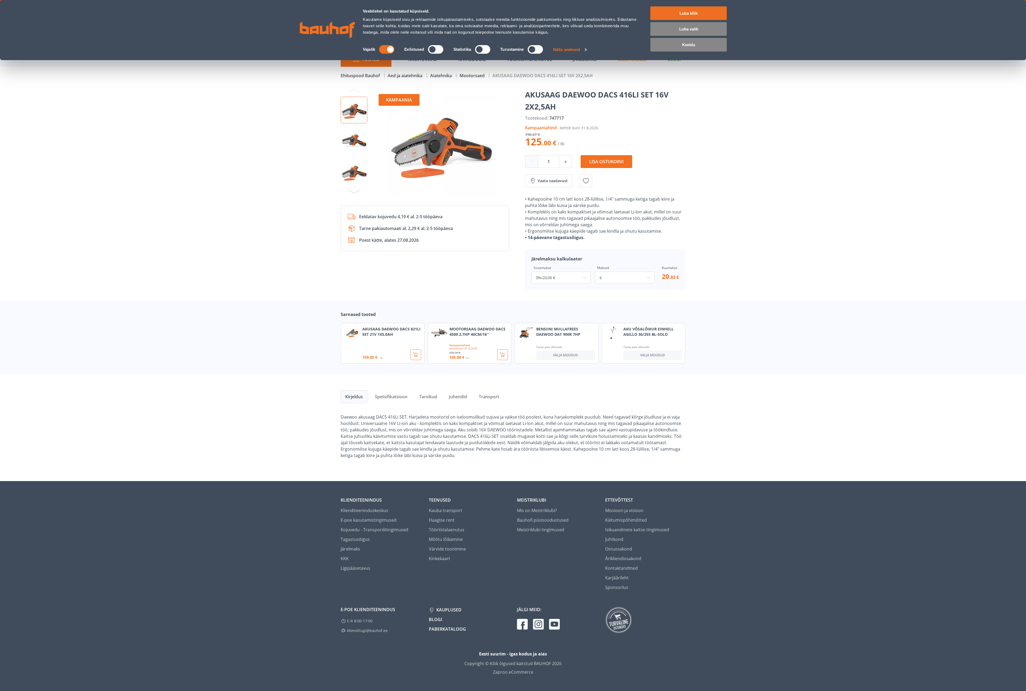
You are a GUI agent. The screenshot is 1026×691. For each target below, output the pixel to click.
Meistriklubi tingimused (540, 530)
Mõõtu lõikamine (446, 539)
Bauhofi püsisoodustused (543, 520)
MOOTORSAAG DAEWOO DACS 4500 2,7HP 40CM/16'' (477, 331)
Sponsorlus (616, 587)
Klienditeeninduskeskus (364, 510)
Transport (489, 397)
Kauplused (448, 610)
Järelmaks (350, 549)
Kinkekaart (439, 558)
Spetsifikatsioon (391, 397)
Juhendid (458, 397)
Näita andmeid (566, 49)
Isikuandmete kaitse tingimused (637, 530)
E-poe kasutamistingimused (369, 520)
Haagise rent (441, 520)
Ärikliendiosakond (623, 558)
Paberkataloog (447, 629)
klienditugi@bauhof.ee (367, 630)
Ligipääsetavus (355, 568)
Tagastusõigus (355, 539)
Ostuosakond (618, 549)
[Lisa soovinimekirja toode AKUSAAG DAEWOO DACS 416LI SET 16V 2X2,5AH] (586, 180)
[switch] (435, 49)
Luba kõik (688, 13)
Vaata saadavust (553, 180)
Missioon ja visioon (624, 510)
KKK (345, 558)
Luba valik (688, 29)
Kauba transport (445, 510)
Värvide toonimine (447, 549)
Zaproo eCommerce (513, 672)
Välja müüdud (565, 355)
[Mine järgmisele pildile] (354, 191)
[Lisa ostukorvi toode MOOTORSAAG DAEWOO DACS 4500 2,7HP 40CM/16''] (502, 354)
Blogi (435, 619)
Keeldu (688, 44)
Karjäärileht (617, 578)
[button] (354, 110)
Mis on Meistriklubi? (537, 510)
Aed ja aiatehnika (405, 76)
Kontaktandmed (621, 568)
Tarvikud (428, 397)
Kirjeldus (354, 397)
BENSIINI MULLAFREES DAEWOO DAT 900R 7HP (558, 331)
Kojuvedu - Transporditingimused (374, 530)
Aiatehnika (441, 76)
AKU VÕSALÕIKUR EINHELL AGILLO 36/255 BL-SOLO (648, 331)
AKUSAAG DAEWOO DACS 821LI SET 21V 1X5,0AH (391, 331)
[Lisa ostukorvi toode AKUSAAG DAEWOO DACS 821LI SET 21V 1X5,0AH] (415, 354)
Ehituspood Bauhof (361, 76)
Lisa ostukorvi (606, 162)
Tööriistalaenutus (446, 530)
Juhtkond (614, 539)
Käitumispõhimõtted (626, 520)
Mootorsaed (473, 76)
